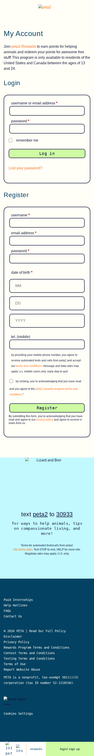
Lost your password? (25, 168)
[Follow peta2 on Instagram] (19, 748)
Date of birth (21, 272)
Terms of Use (15, 664)
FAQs (7, 611)
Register (47, 407)
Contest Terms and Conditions (29, 653)
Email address (30, 233)
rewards (36, 749)
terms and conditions (29, 366)
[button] (87, 8)
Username (27, 215)
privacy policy (44, 419)
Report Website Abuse (23, 669)
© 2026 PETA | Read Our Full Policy (35, 631)
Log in (47, 153)
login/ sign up (70, 749)
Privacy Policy (16, 642)
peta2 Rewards (23, 46)
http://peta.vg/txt (22, 549)
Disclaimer (13, 636)
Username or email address (41, 103)
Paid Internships (18, 600)
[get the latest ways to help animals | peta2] (47, 8)
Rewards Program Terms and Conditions (36, 647)
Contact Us (13, 616)
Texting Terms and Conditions (29, 658)
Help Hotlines (15, 605)
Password (26, 121)
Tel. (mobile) (20, 337)
